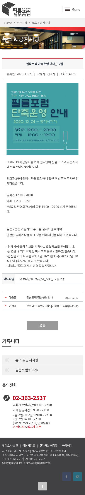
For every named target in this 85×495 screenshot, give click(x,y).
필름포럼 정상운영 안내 (40, 297)
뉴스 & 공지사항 (26, 360)
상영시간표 (28, 445)
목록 (42, 325)
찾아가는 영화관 (48, 445)
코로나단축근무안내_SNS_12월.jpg (41, 279)
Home (8, 23)
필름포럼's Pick (26, 369)
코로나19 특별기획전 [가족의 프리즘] (48, 306)
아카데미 (67, 445)
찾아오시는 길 (10, 445)
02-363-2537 (29, 398)
